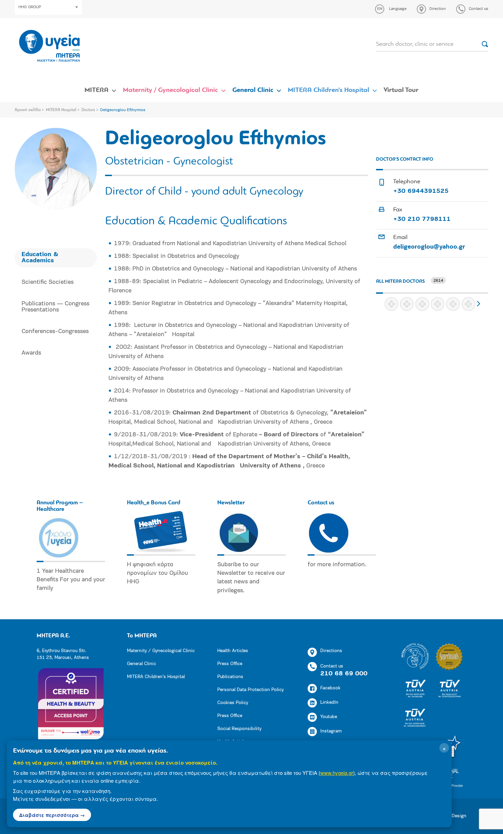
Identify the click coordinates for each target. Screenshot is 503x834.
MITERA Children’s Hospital (328, 90)
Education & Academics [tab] (40, 258)
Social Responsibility (239, 728)
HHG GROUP (29, 7)
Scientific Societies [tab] (48, 282)
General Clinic (252, 90)
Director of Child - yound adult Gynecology (204, 191)
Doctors (88, 110)
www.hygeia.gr (336, 772)
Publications (230, 676)
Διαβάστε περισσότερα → (52, 814)
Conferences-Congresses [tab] (55, 332)
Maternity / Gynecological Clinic (170, 90)
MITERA (96, 90)
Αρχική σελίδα (28, 110)
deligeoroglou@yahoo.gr (429, 247)
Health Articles (232, 650)
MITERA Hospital (61, 110)
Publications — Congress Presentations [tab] (55, 307)
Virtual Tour (401, 90)
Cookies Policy (232, 702)
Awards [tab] (31, 353)
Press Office (229, 663)
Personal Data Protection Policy (250, 689)
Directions (331, 650)
